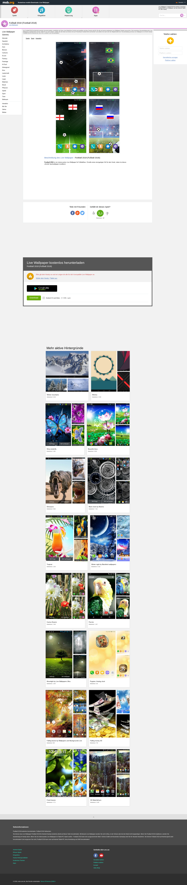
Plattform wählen (170, 60)
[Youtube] (102, 857)
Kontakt (96, 865)
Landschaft (5, 73)
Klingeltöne (16, 855)
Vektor (4, 109)
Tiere (3, 96)
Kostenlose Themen (19, 860)
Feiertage (5, 61)
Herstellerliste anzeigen (170, 57)
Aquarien (5, 41)
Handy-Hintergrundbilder (20, 858)
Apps (14, 863)
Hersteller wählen (99, 860)
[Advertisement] (11, 150)
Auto (3, 47)
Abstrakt (4, 38)
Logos (4, 79)
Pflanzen (5, 88)
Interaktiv (5, 103)
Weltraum (5, 99)
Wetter (4, 112)
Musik (4, 85)
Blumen (4, 50)
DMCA (53, 881)
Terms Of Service (46, 881)
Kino (3, 70)
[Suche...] (182, 15)
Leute (4, 76)
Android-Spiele (17, 849)
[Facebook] (96, 857)
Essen (4, 56)
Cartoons (5, 53)
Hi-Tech (4, 64)
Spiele (4, 91)
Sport (4, 93)
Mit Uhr (4, 106)
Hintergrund (5, 67)
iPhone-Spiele (17, 852)
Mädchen (5, 82)
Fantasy (4, 58)
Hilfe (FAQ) (97, 868)
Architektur (5, 44)
